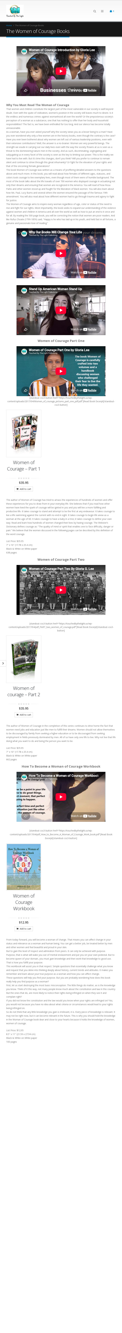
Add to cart (25, 488)
